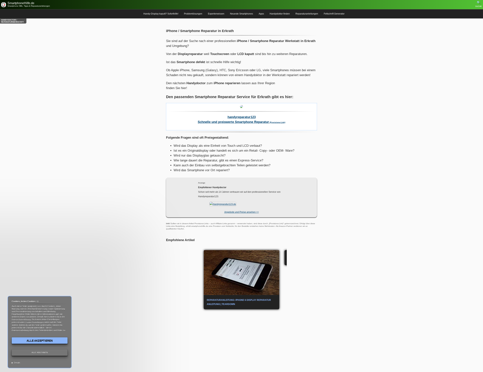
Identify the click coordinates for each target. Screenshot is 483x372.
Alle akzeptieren (40, 340)
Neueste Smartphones (241, 13)
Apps (261, 13)
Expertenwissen (216, 13)
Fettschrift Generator (334, 13)
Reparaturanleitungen (306, 13)
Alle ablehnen (40, 352)
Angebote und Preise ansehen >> (241, 212)
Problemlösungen (193, 13)
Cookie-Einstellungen (34, 322)
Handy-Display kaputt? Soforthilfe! (160, 13)
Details (17, 363)
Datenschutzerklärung (21, 320)
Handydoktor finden (280, 13)
